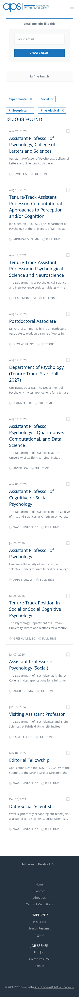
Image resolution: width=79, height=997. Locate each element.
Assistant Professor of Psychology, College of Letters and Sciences (32, 144)
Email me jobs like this (39, 24)
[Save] (68, 131)
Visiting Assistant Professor (37, 714)
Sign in (39, 935)
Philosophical (18, 110)
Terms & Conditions (39, 904)
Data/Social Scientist (30, 806)
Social (45, 99)
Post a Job (39, 922)
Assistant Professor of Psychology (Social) (31, 664)
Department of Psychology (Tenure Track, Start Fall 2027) (36, 373)
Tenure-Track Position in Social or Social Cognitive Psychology (35, 609)
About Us (39, 897)
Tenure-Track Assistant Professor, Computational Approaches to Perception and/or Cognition (36, 206)
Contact (39, 891)
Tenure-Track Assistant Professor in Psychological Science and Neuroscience (36, 268)
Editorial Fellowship (29, 760)
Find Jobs (39, 952)
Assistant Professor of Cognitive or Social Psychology (31, 497)
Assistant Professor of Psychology (31, 553)
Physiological (50, 110)
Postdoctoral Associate (32, 321)
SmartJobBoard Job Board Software (54, 987)
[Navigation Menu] (72, 7)
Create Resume (39, 959)
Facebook (44, 864)
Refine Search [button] (39, 76)
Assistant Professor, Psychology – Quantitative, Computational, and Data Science (36, 435)
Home (40, 884)
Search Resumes (39, 928)
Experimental (18, 99)
